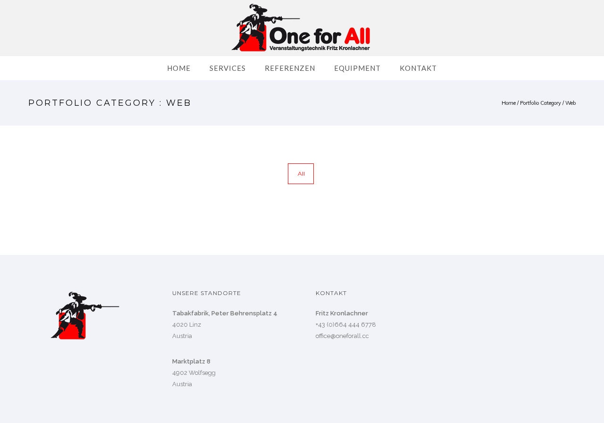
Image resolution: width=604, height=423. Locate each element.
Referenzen (290, 68)
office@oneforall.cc (342, 335)
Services (228, 68)
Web (570, 103)
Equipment (357, 68)
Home (179, 68)
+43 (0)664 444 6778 (346, 324)
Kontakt (418, 68)
